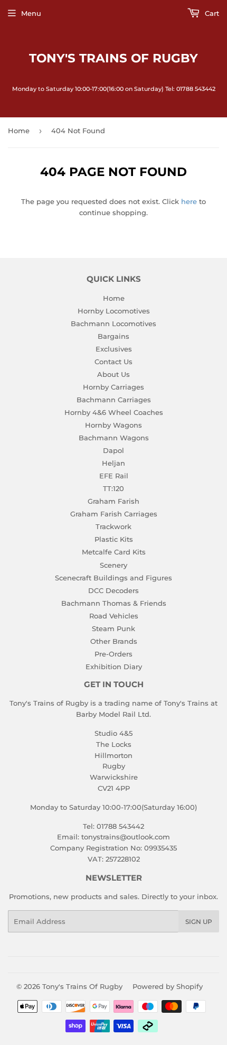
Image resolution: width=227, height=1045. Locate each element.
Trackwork (113, 526)
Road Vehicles (113, 616)
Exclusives (114, 349)
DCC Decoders (113, 590)
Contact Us (113, 361)
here (189, 201)
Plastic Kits (113, 539)
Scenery (113, 565)
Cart (211, 13)
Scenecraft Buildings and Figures (113, 578)
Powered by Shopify (168, 986)
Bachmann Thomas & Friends (113, 603)
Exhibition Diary (114, 666)
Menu (31, 13)
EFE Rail (113, 475)
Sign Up (198, 922)
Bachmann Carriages (114, 399)
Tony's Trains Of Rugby (113, 58)
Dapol (113, 450)
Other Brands (113, 641)
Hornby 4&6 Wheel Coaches (113, 412)
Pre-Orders (113, 654)
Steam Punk (113, 628)
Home (19, 130)
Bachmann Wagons (114, 437)
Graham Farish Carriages (113, 514)
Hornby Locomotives (114, 311)
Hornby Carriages (113, 387)
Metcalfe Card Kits (114, 552)
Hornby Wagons (113, 425)
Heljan (113, 463)
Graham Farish (113, 501)
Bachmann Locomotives (113, 323)
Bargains (113, 336)
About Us (113, 374)
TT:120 (113, 488)
